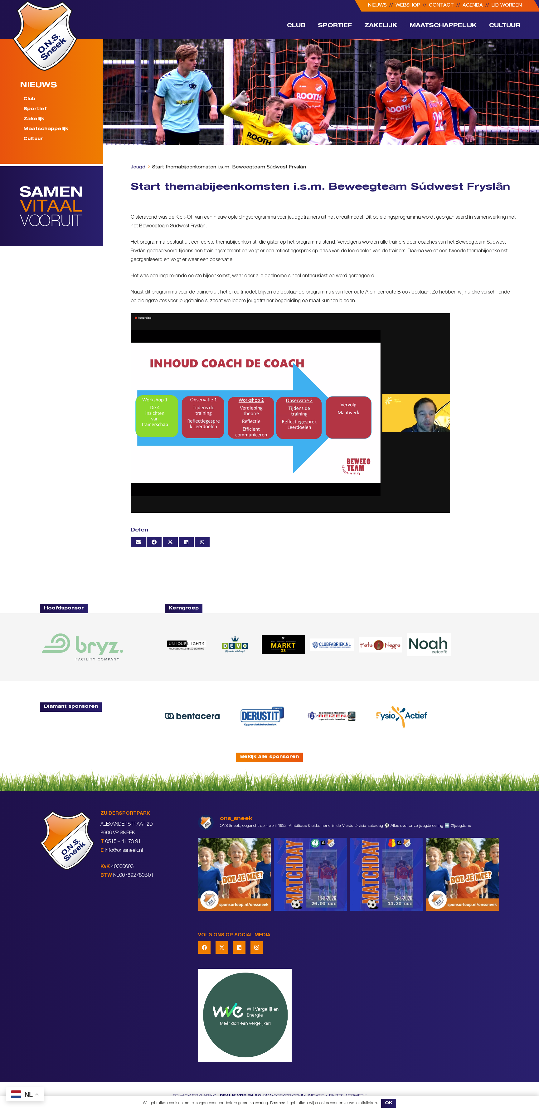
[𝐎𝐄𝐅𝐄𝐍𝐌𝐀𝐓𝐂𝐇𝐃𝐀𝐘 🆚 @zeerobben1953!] (310, 874)
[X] (222, 947)
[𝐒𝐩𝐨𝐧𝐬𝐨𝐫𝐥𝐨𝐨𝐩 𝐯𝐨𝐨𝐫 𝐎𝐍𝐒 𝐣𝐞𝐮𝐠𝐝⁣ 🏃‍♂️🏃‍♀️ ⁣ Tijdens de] (234, 874)
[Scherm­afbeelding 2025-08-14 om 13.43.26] (428, 644)
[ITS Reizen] (331, 716)
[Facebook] (204, 947)
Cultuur (33, 139)
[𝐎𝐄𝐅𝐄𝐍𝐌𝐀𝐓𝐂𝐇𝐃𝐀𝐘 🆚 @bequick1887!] (386, 874)
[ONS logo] (44, 36)
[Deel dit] (154, 542)
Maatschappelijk (45, 129)
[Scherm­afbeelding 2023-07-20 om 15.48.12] (262, 716)
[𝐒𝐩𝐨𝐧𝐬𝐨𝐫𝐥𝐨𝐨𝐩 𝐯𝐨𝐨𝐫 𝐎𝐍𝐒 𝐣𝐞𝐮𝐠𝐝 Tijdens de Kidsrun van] (462, 874)
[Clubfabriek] (331, 644)
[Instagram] (256, 947)
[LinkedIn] (239, 947)
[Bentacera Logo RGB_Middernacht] (192, 716)
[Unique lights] (186, 644)
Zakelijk (33, 119)
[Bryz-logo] (82, 647)
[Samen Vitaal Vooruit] (61, 206)
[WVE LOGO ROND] (348, 1015)
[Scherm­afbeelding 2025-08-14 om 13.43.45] (380, 645)
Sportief (34, 109)
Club (29, 99)
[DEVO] (234, 644)
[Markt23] (283, 644)
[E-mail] (138, 542)
